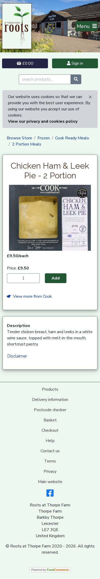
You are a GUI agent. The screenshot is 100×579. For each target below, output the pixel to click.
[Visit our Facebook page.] (50, 495)
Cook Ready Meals (72, 138)
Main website (50, 482)
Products (50, 389)
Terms (50, 461)
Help (50, 440)
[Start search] (76, 79)
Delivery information (50, 399)
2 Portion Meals (26, 144)
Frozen (43, 138)
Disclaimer (17, 356)
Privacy (50, 471)
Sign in (77, 63)
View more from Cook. (32, 296)
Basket (50, 420)
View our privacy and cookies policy (42, 121)
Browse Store (19, 138)
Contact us (50, 451)
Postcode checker (50, 410)
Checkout (50, 430)
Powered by (50, 569)
